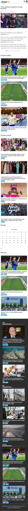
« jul (1, 248)
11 (6, 238)
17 (2, 240)
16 (25, 238)
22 (21, 240)
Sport (3, 50)
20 (14, 240)
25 (6, 242)
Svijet (2, 315)
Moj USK (13, 11)
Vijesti (5, 79)
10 (2, 238)
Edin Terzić (17, 50)
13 (14, 238)
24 (2, 242)
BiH (3, 405)
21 (17, 240)
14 (17, 238)
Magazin (2, 158)
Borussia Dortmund (11, 50)
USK (3, 344)
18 (6, 240)
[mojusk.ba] (5, 2)
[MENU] (27, 1)
